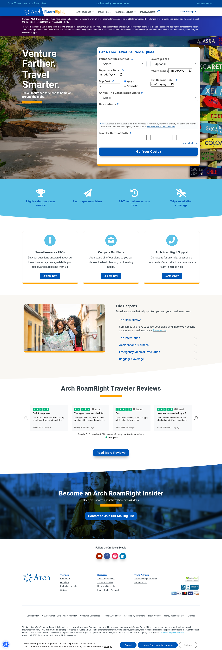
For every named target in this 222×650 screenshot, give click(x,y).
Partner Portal (204, 3)
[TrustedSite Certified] (192, 579)
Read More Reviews (111, 453)
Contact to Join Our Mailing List (111, 516)
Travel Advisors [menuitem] (147, 12)
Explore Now (50, 276)
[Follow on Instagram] (115, 556)
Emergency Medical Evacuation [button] (139, 352)
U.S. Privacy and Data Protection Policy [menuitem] (59, 616)
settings (108, 646)
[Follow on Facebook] (107, 556)
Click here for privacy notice (171, 632)
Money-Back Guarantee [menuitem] (174, 616)
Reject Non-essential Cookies (158, 645)
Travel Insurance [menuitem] (82, 12)
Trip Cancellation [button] (130, 320)
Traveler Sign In (188, 11)
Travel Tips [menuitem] (103, 12)
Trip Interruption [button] (129, 338)
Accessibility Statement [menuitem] (134, 616)
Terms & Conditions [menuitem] (112, 616)
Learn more (159, 330)
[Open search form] (158, 11)
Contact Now (172, 276)
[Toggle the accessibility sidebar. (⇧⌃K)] (5, 644)
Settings (188, 645)
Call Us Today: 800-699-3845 (113, 3)
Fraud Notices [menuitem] (154, 616)
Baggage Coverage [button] (131, 359)
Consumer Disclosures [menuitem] (90, 616)
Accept (128, 645)
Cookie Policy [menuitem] (33, 616)
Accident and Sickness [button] (134, 345)
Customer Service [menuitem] (124, 12)
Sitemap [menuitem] (191, 616)
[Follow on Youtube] (99, 556)
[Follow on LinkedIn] (122, 556)
